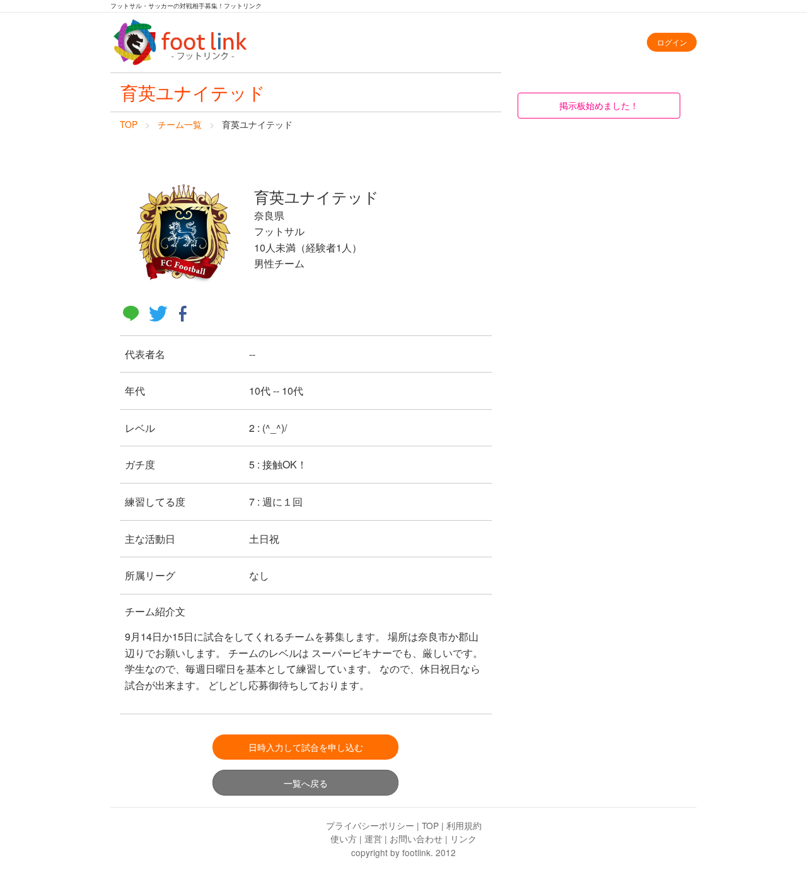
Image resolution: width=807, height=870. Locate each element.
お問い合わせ (416, 838)
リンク (463, 838)
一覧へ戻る (306, 782)
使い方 (343, 838)
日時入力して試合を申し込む (305, 746)
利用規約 (464, 825)
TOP (128, 124)
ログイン (672, 42)
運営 (373, 838)
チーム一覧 (180, 124)
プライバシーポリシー (370, 825)
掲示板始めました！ (599, 105)
